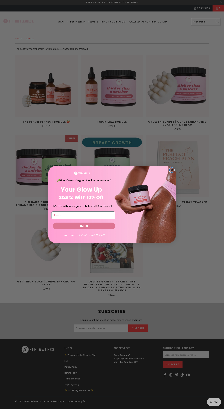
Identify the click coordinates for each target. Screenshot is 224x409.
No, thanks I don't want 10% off (84, 235)
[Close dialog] (171, 170)
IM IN (84, 226)
